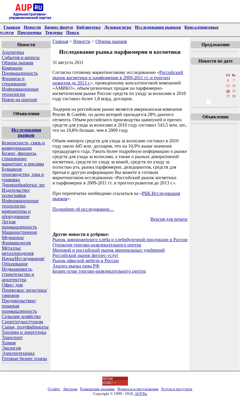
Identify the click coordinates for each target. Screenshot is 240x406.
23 (202, 96)
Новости (32, 27)
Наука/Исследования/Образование (23, 261)
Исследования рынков (158, 27)
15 (196, 91)
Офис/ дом (12, 284)
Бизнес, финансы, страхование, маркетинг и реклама (23, 158)
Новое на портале (19, 99)
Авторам (70, 389)
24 (208, 96)
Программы (29, 32)
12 (221, 85)
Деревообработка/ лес (23, 184)
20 (228, 91)
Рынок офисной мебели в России (85, 260)
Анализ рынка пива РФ (76, 265)
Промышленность (20, 73)
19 (221, 91)
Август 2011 (215, 69)
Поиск (72, 32)
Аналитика (13, 52)
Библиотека (88, 27)
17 (208, 91)
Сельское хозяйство (21, 316)
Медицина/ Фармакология (16, 240)
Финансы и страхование (14, 81)
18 (215, 91)
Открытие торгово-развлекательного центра (96, 244)
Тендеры (54, 32)
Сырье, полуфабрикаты (25, 326)
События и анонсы (21, 57)
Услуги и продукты (176, 389)
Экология (11, 347)
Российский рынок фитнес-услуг (85, 255)
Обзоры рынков (17, 62)
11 (215, 85)
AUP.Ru (141, 393)
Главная (12, 27)
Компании (12, 67)
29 (196, 102)
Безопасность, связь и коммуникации (23, 145)
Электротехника (18, 353)
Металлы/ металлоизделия (18, 251)
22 (196, 96)
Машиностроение (19, 232)
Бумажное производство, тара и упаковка (23, 174)
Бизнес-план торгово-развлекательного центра (99, 271)
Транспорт (12, 337)
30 (202, 102)
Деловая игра (117, 27)
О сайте (54, 389)
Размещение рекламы (97, 389)
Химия (9, 342)
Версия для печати (169, 219)
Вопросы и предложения (137, 389)
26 (221, 96)
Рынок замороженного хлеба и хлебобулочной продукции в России (120, 239)
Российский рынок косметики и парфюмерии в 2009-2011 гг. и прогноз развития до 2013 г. (117, 77)
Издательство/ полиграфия (16, 193)
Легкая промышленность (19, 224)
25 (215, 96)
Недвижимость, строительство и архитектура (18, 274)
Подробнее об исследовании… (83, 209)
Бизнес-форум (58, 27)
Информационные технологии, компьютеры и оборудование (20, 208)
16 (202, 91)
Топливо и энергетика (24, 332)
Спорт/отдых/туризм (22, 321)
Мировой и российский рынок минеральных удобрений (108, 250)
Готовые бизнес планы (24, 358)
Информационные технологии (20, 92)
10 (208, 85)
